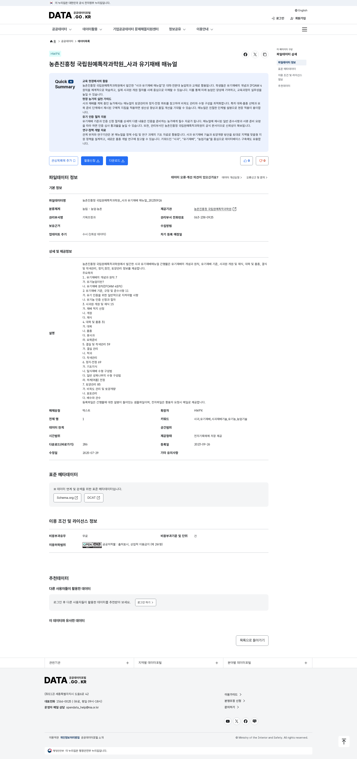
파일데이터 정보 (287, 62)
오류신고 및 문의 (256, 177)
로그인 (280, 18)
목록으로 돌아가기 (252, 640)
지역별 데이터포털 (150, 663)
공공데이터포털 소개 (92, 737)
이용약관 (54, 737)
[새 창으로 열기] (93, 544)
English (302, 10)
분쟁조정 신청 (233, 701)
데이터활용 (90, 29)
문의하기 (230, 707)
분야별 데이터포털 (239, 663)
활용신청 (89, 160)
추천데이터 (284, 86)
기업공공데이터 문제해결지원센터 (136, 29)
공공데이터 (59, 29)
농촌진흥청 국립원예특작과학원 (212, 209)
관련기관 (54, 663)
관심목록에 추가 (62, 160)
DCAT (91, 497)
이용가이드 (232, 694)
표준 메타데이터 (287, 69)
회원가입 (300, 18)
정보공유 (175, 29)
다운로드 (114, 160)
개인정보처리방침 (70, 737)
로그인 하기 (144, 602)
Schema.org (65, 497)
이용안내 (202, 29)
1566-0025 (64, 701)
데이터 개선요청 (230, 177)
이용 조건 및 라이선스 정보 (290, 77)
